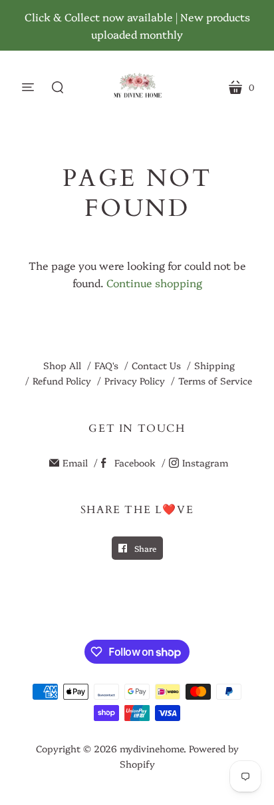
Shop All (62, 365)
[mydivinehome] (137, 87)
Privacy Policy (134, 380)
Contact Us (156, 365)
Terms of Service (215, 380)
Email (75, 462)
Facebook (135, 462)
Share (144, 548)
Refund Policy (62, 380)
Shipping (214, 365)
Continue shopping (154, 282)
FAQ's (106, 365)
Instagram (205, 462)
